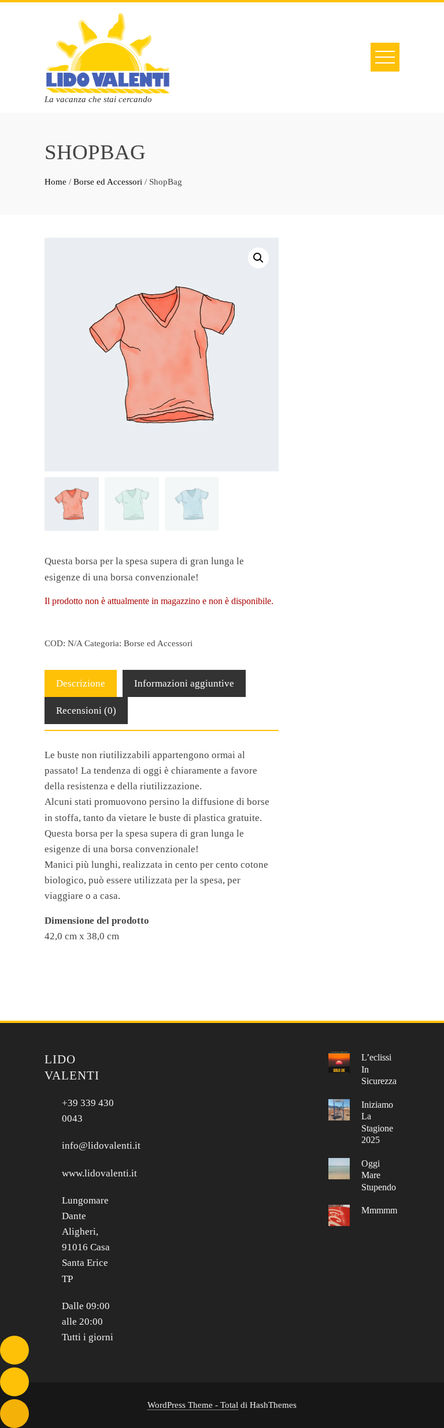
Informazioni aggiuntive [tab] (184, 683)
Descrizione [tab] (80, 683)
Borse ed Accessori (107, 181)
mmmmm (379, 1210)
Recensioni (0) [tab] (86, 710)
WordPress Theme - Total (192, 1405)
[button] (258, 258)
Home (55, 181)
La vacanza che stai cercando (98, 99)
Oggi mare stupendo (378, 1175)
